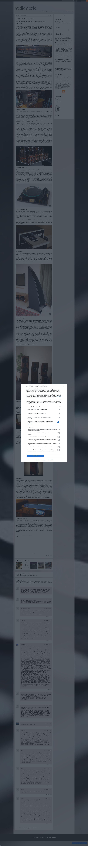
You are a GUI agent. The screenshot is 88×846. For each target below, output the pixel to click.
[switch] (58, 409)
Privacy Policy (50, 459)
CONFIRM (35, 455)
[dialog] (44, 423)
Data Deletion (37, 459)
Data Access (44, 459)
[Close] (65, 386)
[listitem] (44, 406)
